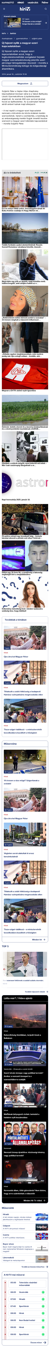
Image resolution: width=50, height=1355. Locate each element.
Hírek (6, 653)
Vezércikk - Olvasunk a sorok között (18, 1069)
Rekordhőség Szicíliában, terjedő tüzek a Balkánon (22, 1036)
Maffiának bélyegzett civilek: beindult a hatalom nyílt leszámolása (21, 1116)
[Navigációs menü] (4, 9)
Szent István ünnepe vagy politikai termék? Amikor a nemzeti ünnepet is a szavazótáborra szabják (23, 1076)
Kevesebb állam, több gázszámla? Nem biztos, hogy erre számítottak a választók (25, 1192)
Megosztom (22, 83)
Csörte (6, 1235)
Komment (7, 1148)
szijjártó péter (37, 38)
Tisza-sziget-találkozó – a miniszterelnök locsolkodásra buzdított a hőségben (23, 731)
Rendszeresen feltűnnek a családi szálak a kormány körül (23, 982)
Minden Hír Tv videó (33, 1200)
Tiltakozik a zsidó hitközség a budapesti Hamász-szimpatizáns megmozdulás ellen (23, 693)
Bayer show (8, 1244)
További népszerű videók (35, 992)
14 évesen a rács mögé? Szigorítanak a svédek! (32, 22)
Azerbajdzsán (7, 38)
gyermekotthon (22, 38)
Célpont (6, 1226)
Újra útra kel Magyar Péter (16, 656)
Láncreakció (8, 1257)
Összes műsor (36, 1343)
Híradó (6, 1214)
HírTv (4, 33)
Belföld (13, 33)
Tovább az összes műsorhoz (33, 1267)
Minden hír (37, 939)
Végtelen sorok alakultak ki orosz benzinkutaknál (19, 855)
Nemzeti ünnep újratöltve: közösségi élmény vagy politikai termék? (24, 1154)
